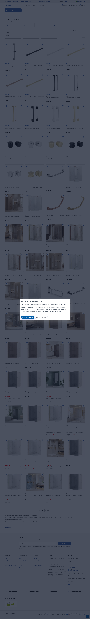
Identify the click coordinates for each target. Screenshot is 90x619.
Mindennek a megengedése (27, 317)
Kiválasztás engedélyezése (41, 317)
